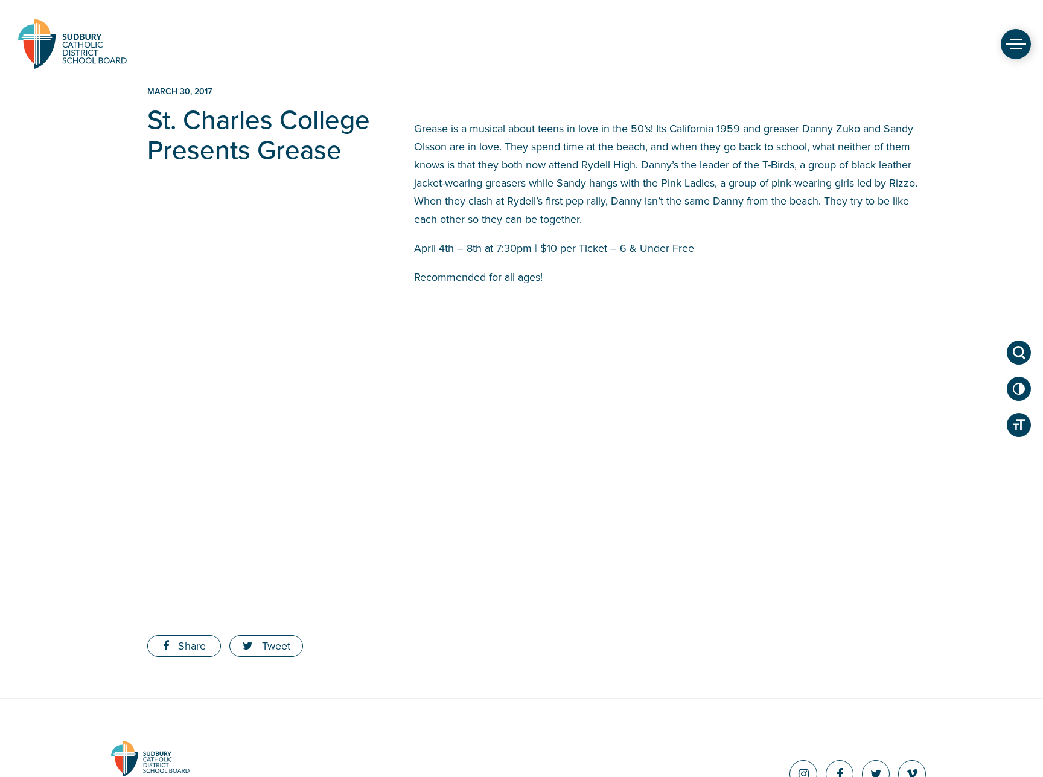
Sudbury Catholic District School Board (72, 43)
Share (190, 646)
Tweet (274, 646)
